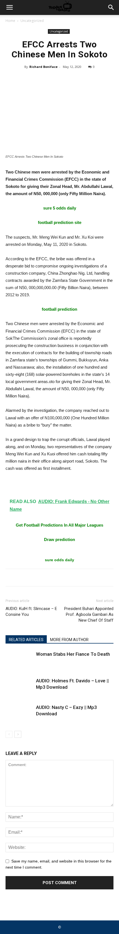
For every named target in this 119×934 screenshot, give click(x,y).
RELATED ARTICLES (26, 639)
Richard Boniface (43, 67)
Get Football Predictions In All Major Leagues (59, 525)
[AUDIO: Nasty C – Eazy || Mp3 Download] (19, 713)
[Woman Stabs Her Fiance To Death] (19, 660)
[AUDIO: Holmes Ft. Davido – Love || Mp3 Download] (19, 687)
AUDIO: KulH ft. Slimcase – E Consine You (31, 611)
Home (10, 20)
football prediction (59, 309)
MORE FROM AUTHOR (69, 639)
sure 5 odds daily (59, 208)
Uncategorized (32, 20)
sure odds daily (59, 560)
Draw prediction (59, 539)
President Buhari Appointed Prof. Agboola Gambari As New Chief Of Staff (88, 614)
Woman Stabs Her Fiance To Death (73, 654)
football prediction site (59, 222)
